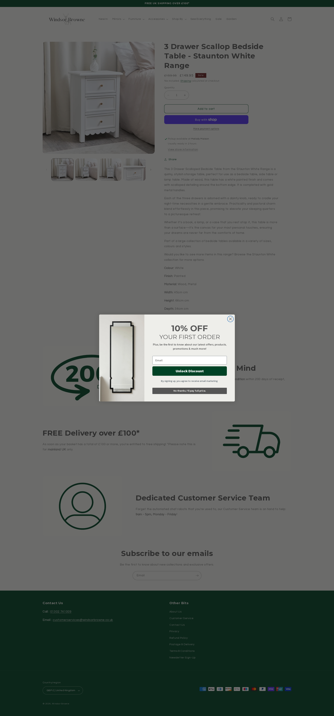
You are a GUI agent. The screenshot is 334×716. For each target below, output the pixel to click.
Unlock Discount (190, 371)
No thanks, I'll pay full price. (189, 391)
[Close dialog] (230, 319)
